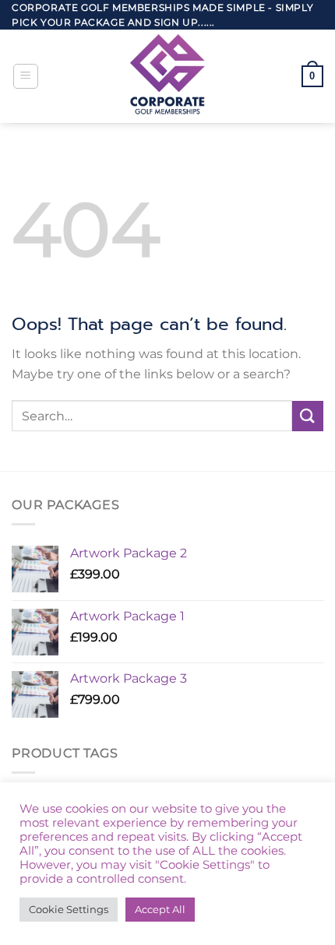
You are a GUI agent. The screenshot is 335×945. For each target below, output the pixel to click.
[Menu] (25, 76)
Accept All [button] (160, 909)
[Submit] (307, 416)
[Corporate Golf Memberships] (167, 76)
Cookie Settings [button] (68, 909)
